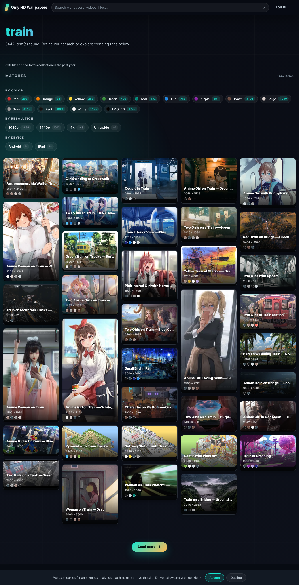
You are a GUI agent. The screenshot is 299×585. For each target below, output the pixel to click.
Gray (21, 109)
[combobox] (157, 7)
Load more (147, 547)
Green (117, 99)
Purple (209, 99)
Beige (277, 99)
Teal (148, 99)
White (87, 109)
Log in (281, 7)
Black (54, 109)
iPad (45, 146)
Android (18, 146)
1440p (50, 127)
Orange (51, 99)
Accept (214, 577)
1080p (19, 127)
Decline (236, 577)
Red (20, 99)
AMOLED (123, 109)
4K (76, 127)
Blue (177, 99)
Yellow (83, 99)
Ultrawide (105, 127)
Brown (243, 99)
